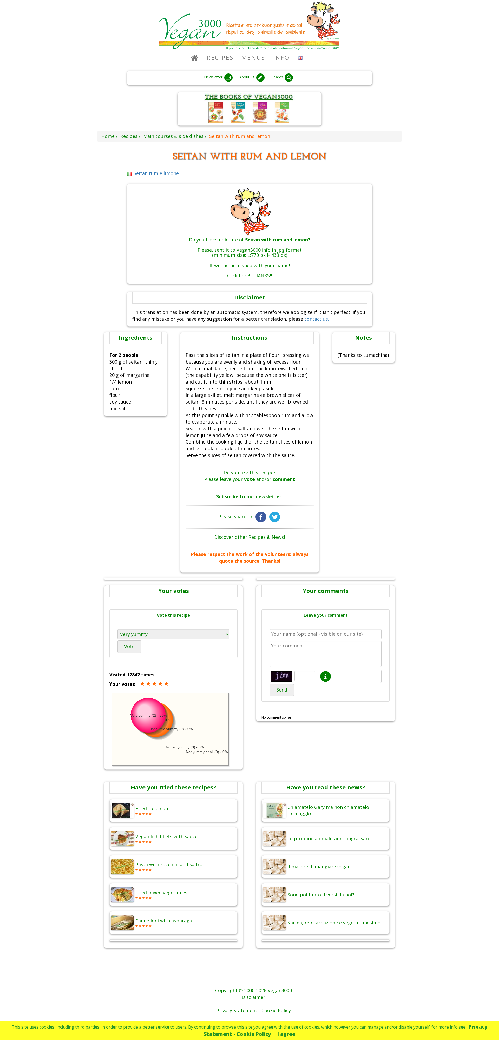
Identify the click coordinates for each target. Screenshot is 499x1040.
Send (281, 690)
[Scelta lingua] (303, 57)
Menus (253, 57)
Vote (129, 646)
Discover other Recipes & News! (249, 537)
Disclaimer (253, 997)
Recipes (220, 57)
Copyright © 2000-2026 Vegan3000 (253, 990)
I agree (286, 1033)
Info (281, 57)
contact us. (316, 319)
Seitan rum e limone (155, 173)
